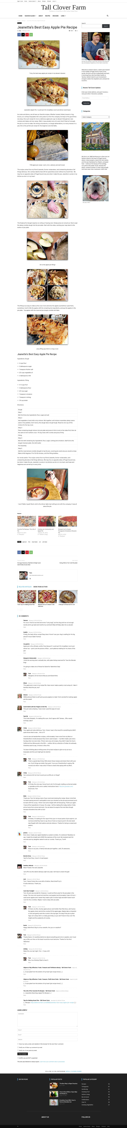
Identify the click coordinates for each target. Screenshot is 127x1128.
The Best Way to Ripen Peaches (68, 1083)
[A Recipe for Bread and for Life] (68, 596)
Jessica (25, 833)
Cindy (25, 728)
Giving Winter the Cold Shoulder (68, 563)
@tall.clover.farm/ (74, 1071)
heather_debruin (28, 865)
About (39, 1)
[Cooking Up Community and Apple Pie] (47, 521)
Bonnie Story (27, 856)
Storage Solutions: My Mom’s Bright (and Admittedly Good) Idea (29, 564)
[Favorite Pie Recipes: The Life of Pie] (26, 521)
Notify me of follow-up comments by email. (30, 1047)
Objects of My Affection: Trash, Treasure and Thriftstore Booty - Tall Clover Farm (47, 967)
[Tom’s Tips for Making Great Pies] (26, 596)
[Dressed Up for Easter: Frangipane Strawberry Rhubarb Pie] (67, 521)
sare (24, 879)
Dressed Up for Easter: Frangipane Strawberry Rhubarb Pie (67, 530)
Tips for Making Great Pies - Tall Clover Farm (36, 1000)
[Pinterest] (27, 34)
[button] (107, 16)
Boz (29, 541)
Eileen (25, 683)
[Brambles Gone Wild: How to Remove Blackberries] (54, 1102)
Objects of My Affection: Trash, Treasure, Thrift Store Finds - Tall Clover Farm (46, 979)
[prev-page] (18, 610)
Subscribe (86, 103)
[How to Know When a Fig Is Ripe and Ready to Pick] (54, 1094)
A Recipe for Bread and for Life (67, 604)
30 (76, 30)
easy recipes (34, 541)
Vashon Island (32, 1)
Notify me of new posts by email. (28, 1050)
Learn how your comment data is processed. (52, 1061)
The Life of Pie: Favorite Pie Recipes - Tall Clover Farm (39, 991)
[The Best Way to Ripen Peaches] (54, 1086)
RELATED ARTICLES (25, 587)
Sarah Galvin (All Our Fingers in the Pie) (35, 707)
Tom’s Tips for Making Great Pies (26, 604)
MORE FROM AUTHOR (40, 587)
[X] (23, 34)
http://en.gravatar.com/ (66, 786)
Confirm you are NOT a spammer (27, 1058)
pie (40, 541)
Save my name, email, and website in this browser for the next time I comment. (41, 1044)
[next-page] (21, 610)
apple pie (24, 541)
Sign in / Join (20, 1)
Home (25, 1)
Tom (20, 30)
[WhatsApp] (31, 34)
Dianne (25, 695)
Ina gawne (26, 644)
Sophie (25, 632)
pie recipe (45, 541)
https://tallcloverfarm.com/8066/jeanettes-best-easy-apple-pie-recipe (52, 1002)
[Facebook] (19, 34)
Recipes (44, 1)
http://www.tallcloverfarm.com (36, 575)
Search (84, 23)
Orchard (49, 1)
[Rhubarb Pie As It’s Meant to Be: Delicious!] (47, 596)
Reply (24, 627)
